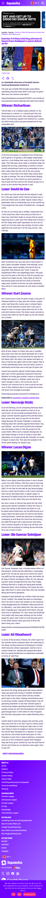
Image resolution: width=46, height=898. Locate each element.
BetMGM (5, 844)
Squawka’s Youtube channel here (26, 398)
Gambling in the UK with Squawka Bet (16, 820)
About (3, 766)
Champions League (9, 800)
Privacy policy (29, 894)
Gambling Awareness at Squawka (15, 782)
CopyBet (4, 851)
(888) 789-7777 (26, 24)
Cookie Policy (6, 775)
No (19, 894)
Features (11, 32)
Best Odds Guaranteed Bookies (14, 830)
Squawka (4, 32)
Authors (4, 769)
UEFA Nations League (9, 813)
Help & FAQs (6, 779)
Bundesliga (6, 809)
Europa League (7, 803)
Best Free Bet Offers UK (10, 824)
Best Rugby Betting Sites (11, 833)
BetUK (4, 848)
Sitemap (4, 789)
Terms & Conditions (9, 785)
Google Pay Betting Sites (11, 827)
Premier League (7, 796)
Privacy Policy (7, 772)
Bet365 (4, 841)
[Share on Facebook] (7, 78)
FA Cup (4, 806)
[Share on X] (12, 78)
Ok (13, 894)
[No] (43, 889)
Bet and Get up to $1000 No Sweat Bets (19, 18)
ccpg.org (8, 26)
